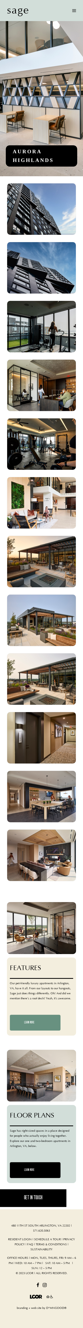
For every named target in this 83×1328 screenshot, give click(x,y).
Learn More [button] (29, 1022)
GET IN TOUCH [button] (33, 1198)
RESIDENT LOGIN (20, 1239)
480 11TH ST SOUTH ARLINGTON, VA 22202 (40, 1225)
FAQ (30, 1244)
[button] (74, 10)
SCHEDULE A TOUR (47, 1239)
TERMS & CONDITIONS (51, 1244)
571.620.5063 (41, 1230)
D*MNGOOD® (56, 1308)
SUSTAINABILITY (41, 1249)
